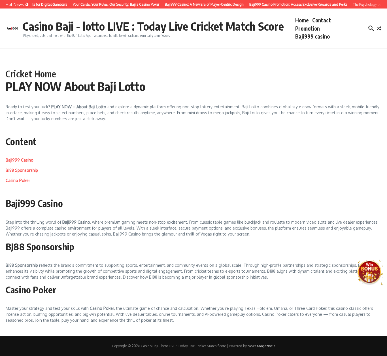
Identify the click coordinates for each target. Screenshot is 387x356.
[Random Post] (379, 28)
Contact (321, 20)
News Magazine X (261, 346)
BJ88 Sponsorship (22, 170)
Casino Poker (18, 180)
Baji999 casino (312, 36)
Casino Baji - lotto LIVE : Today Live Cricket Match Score (153, 26)
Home (302, 20)
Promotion (307, 28)
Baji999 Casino (19, 160)
